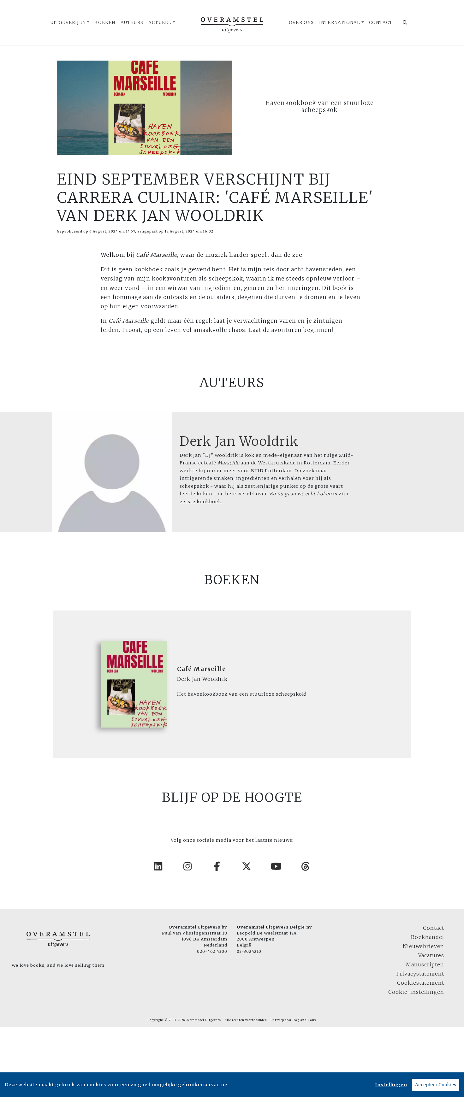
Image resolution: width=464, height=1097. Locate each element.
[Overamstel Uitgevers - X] (246, 866)
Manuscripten (425, 964)
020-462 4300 (212, 951)
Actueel (159, 22)
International (339, 22)
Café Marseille (201, 669)
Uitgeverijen (68, 22)
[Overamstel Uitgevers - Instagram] (187, 866)
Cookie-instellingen (416, 992)
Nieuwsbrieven (423, 946)
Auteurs (132, 22)
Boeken (104, 22)
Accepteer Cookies (435, 1085)
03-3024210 (249, 951)
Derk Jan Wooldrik (239, 441)
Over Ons (301, 22)
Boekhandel (427, 937)
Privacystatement (420, 973)
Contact (380, 22)
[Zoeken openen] (405, 22)
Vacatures (431, 955)
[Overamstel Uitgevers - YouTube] (276, 866)
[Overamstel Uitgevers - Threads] (305, 866)
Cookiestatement (420, 983)
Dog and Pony (304, 1020)
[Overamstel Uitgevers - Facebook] (217, 866)
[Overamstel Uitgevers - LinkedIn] (158, 866)
